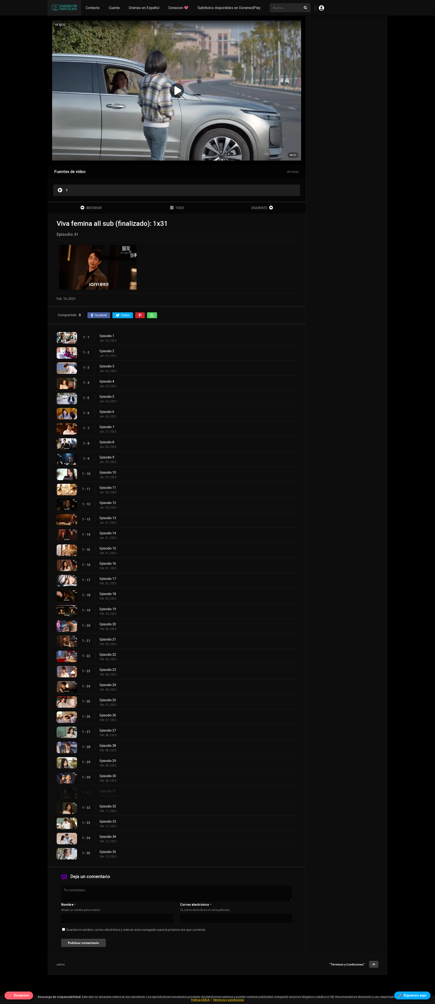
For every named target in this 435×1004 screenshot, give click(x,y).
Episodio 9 (107, 457)
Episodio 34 (108, 836)
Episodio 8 (107, 442)
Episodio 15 (108, 548)
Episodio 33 (108, 821)
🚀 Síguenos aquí (412, 995)
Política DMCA (200, 1000)
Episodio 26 (108, 715)
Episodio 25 (108, 700)
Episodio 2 (107, 351)
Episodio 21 (108, 639)
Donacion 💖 (178, 8)
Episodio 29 (108, 761)
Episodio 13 (108, 518)
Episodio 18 (108, 594)
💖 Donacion (19, 995)
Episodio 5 (107, 396)
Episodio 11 (108, 487)
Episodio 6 (107, 412)
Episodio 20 (108, 624)
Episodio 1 (107, 336)
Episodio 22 (108, 654)
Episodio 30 (108, 776)
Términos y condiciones (228, 1000)
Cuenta (114, 8)
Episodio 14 (108, 533)
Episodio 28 (108, 745)
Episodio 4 (107, 381)
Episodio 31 (108, 791)
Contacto (93, 8)
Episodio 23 (108, 670)
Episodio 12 (108, 503)
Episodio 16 (108, 563)
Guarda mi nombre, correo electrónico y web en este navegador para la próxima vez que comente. (136, 930)
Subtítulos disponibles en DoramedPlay (229, 8)
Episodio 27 (108, 730)
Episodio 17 (108, 578)
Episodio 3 (107, 366)
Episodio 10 (108, 472)
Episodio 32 (108, 806)
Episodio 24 (108, 685)
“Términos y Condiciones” (347, 964)
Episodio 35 (108, 852)
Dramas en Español (144, 8)
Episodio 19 (108, 609)
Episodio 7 (107, 427)
